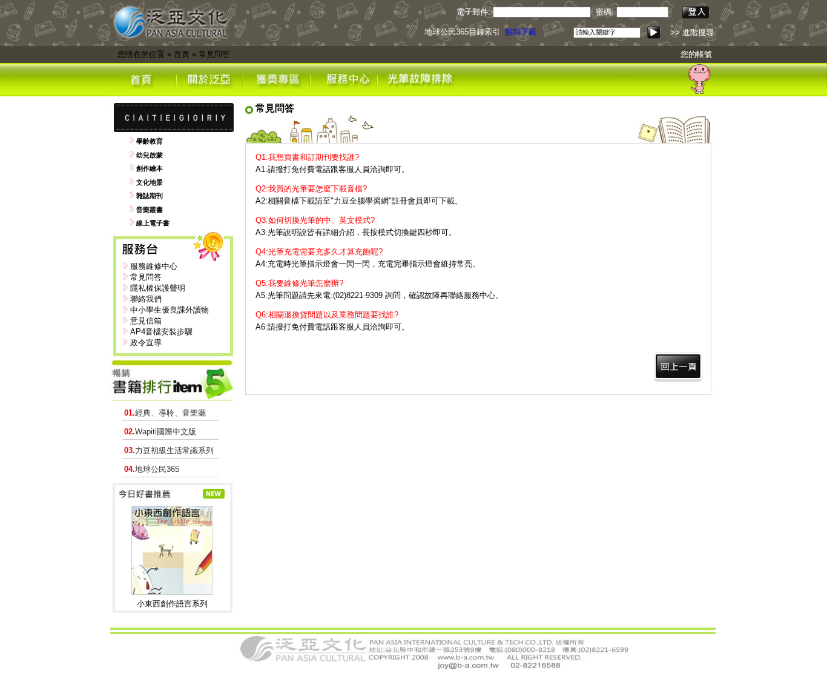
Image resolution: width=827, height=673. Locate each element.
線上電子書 (153, 223)
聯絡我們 (146, 298)
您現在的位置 (141, 54)
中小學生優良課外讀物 (169, 309)
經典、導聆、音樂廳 (165, 412)
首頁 (181, 54)
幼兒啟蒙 (149, 155)
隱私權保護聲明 (157, 288)
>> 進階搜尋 (692, 32)
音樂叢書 (149, 209)
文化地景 (149, 182)
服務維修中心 (153, 266)
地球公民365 (151, 469)
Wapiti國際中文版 (160, 431)
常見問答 (214, 54)
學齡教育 (149, 141)
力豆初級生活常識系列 (169, 450)
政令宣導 (146, 342)
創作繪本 (149, 168)
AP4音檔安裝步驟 (161, 331)
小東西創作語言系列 (172, 603)
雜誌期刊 (149, 195)
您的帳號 (696, 54)
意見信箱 (146, 320)
